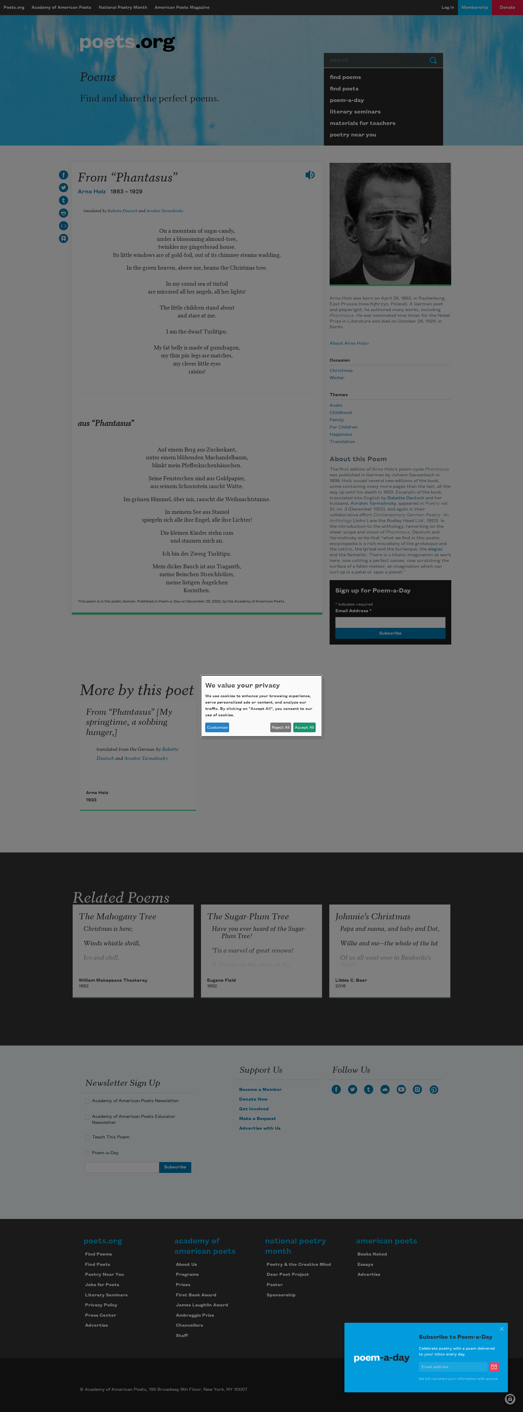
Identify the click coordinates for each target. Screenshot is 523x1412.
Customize (217, 727)
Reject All (280, 727)
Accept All (304, 727)
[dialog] (261, 706)
